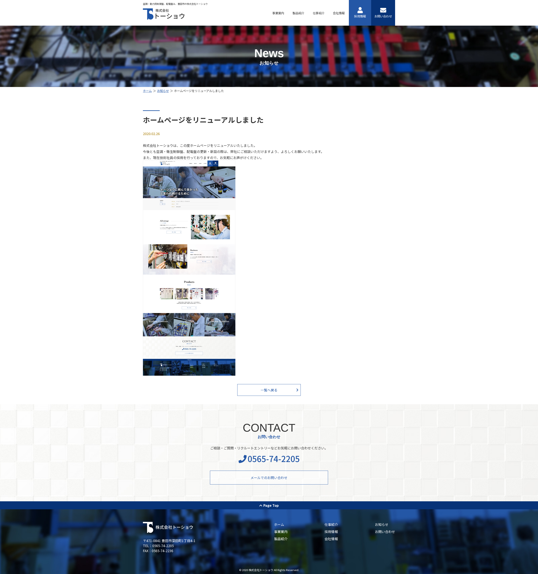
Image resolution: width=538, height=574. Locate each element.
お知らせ (163, 90)
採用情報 (360, 16)
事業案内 (278, 13)
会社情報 (339, 13)
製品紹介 (298, 13)
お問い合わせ (383, 16)
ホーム (147, 90)
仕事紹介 (318, 13)
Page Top (271, 505)
